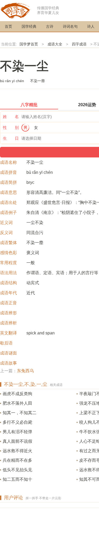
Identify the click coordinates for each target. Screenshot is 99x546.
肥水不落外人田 (17, 403)
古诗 (49, 26)
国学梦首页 (29, 44)
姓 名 (11, 116)
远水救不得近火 (17, 451)
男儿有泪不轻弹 (17, 432)
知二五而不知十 (17, 479)
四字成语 (79, 44)
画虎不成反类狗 (17, 393)
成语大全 (55, 44)
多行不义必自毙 (17, 422)
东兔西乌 (25, 370)
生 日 (11, 138)
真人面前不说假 (17, 441)
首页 (8, 26)
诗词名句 (70, 26)
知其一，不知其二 (19, 412)
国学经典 (29, 26)
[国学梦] (16, 10)
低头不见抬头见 (17, 470)
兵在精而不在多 (17, 460)
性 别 (11, 127)
